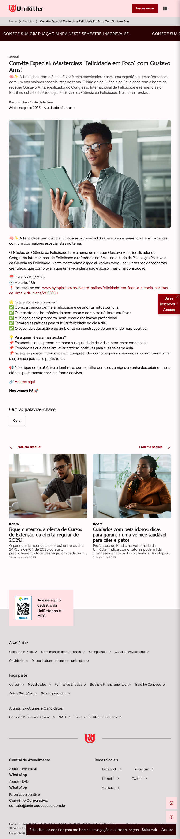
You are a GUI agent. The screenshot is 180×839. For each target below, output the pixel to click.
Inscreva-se (145, 8)
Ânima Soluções (21, 693)
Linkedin (108, 779)
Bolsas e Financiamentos (108, 684)
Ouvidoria (16, 661)
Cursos (14, 684)
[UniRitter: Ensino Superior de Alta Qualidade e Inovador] (26, 8)
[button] (171, 803)
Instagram (141, 769)
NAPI (62, 717)
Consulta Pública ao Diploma (29, 717)
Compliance (98, 652)
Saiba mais (150, 830)
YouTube (108, 788)
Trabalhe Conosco (148, 684)
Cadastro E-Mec (21, 652)
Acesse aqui (25, 382)
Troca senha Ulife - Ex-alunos (95, 717)
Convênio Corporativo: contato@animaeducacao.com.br (37, 803)
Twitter (137, 779)
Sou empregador (53, 693)
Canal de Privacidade (130, 652)
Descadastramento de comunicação (58, 661)
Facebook (109, 769)
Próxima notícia (150, 447)
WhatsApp (18, 774)
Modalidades (37, 684)
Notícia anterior (29, 447)
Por (31, 102)
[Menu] (165, 8)
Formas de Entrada (68, 684)
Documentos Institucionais (61, 652)
